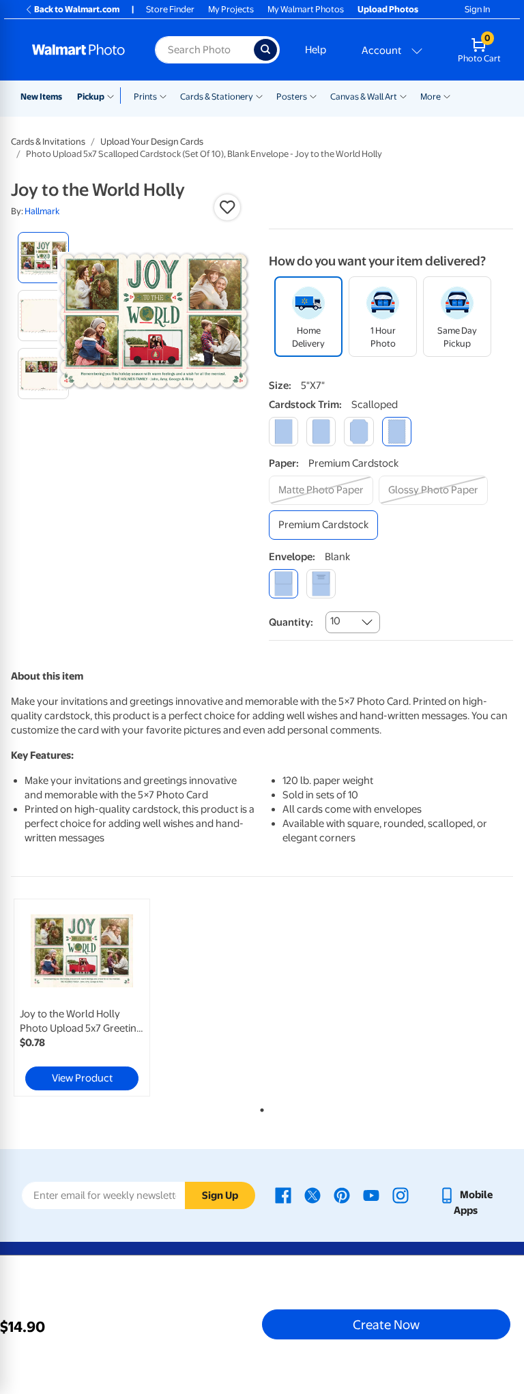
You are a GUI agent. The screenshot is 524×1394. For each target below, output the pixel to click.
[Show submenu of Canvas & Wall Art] (403, 95)
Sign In (477, 9)
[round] (321, 431)
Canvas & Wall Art (363, 96)
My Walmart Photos (305, 9)
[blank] (283, 583)
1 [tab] (259, 1107)
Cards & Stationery (216, 96)
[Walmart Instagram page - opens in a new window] (400, 1195)
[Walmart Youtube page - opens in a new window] (371, 1195)
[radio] (43, 257)
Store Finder (170, 9)
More (430, 96)
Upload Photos (388, 9)
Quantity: (291, 622)
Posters (291, 96)
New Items (41, 96)
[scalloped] (396, 431)
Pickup (90, 96)
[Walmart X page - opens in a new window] (312, 1195)
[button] (227, 207)
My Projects (231, 9)
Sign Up (220, 1195)
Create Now (386, 1324)
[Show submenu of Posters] (313, 95)
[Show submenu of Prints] (163, 95)
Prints (145, 96)
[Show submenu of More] (447, 95)
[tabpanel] (95, 998)
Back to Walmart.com (76, 9)
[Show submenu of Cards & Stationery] (259, 95)
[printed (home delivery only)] (321, 583)
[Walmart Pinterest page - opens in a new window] (342, 1195)
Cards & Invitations (48, 141)
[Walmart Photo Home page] (78, 50)
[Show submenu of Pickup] (113, 95)
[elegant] (358, 431)
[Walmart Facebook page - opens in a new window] (283, 1195)
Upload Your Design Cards (151, 141)
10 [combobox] (335, 621)
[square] (283, 431)
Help (315, 50)
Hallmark (42, 211)
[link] (81, 997)
